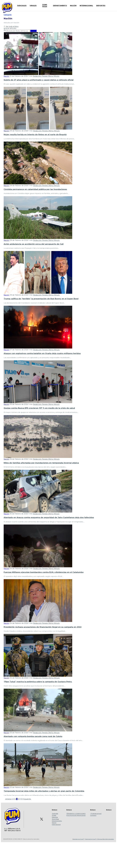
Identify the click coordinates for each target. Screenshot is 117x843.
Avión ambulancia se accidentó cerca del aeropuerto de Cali (34, 244)
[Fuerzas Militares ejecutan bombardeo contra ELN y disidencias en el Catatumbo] (38, 567)
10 (22, 799)
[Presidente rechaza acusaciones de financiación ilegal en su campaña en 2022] (38, 621)
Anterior (8, 799)
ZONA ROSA (44, 5)
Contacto (93, 815)
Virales (54, 815)
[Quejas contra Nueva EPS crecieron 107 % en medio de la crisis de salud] (38, 403)
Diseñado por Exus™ (78, 839)
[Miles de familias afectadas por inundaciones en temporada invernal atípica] (38, 457)
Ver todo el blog (11, 26)
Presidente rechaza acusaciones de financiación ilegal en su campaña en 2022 (42, 627)
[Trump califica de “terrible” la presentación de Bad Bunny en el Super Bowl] (38, 293)
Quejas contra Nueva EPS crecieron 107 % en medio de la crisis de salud (39, 408)
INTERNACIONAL (86, 5)
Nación (6, 76)
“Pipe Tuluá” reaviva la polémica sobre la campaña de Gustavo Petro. (38, 682)
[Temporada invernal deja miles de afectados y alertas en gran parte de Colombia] (38, 785)
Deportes (55, 817)
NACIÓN (73, 5)
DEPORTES (100, 5)
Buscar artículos (10, 28)
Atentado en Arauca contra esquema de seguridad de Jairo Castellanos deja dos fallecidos (49, 517)
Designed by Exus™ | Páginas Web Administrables (99, 839)
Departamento (57, 821)
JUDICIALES (22, 5)
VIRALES (33, 5)
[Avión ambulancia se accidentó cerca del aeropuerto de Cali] (38, 238)
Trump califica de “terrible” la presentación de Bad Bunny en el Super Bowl (41, 299)
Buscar (33, 31)
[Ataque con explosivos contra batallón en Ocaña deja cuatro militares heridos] (38, 348)
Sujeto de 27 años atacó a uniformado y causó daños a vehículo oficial (38, 80)
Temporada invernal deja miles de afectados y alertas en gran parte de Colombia (44, 791)
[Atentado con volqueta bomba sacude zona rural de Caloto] (38, 731)
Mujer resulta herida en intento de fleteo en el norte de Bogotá (35, 134)
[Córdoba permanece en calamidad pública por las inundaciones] (38, 184)
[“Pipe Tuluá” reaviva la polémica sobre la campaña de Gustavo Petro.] (38, 676)
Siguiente (27, 799)
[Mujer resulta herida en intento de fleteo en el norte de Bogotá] (38, 129)
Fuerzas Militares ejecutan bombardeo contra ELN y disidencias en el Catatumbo (44, 572)
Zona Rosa (55, 819)
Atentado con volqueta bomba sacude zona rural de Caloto (33, 736)
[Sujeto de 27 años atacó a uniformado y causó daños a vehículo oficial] (38, 74)
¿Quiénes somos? (96, 813)
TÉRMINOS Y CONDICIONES (75, 813)
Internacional (56, 824)
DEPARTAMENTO (60, 5)
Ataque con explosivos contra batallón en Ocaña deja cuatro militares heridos (42, 353)
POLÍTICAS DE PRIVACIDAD (76, 815)
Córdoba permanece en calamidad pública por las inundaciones (35, 189)
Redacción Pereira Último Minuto (46, 76)
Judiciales (55, 813)
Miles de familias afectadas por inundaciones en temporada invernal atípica (41, 463)
